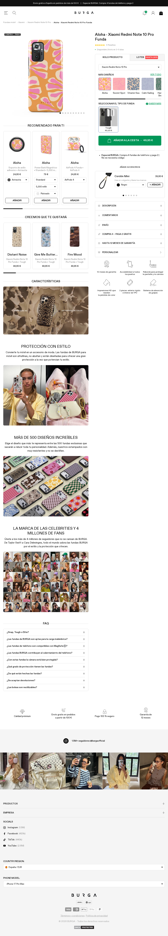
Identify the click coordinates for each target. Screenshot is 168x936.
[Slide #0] (60, 113)
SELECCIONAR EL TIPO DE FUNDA (116, 104)
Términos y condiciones (72, 916)
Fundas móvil (9, 22)
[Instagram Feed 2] (121, 771)
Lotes (147, 57)
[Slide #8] (81, 113)
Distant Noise (17, 254)
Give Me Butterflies (47, 254)
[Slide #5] (73, 113)
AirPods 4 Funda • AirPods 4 (74, 169)
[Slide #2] (65, 113)
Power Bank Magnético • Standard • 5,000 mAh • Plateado (46, 169)
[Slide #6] (76, 113)
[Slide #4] (70, 113)
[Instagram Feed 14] (47, 771)
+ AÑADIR (155, 185)
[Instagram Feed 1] (84, 771)
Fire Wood (75, 254)
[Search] (14, 13)
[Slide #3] (68, 113)
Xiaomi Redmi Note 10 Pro (39, 22)
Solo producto (113, 57)
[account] (153, 13)
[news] (144, 13)
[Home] (84, 12)
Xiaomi (21, 22)
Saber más (155, 104)
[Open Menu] (6, 13)
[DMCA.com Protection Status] (84, 927)
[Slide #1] (62, 113)
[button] (105, 45)
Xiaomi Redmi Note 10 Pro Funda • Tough (17, 260)
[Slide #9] (83, 113)
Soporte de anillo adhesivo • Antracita (17, 169)
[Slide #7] (78, 113)
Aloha (17, 162)
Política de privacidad (97, 916)
